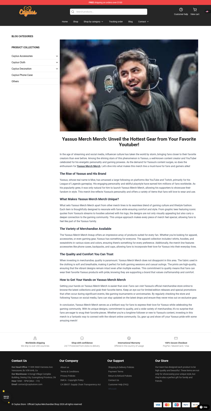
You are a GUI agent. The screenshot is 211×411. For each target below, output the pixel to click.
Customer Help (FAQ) (118, 384)
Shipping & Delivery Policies (121, 367)
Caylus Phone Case (22, 75)
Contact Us (113, 380)
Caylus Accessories (22, 56)
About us (64, 367)
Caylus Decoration (22, 68)
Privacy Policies (67, 376)
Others (15, 81)
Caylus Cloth (18, 62)
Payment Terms (115, 371)
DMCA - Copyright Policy (72, 380)
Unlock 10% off (6, 397)
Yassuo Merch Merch (88, 166)
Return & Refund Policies (120, 376)
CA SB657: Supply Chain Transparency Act (80, 384)
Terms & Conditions (69, 371)
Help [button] (205, 407)
